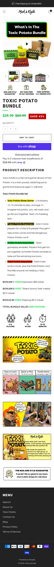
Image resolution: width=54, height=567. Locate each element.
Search (7, 502)
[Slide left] (6, 76)
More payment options (27, 154)
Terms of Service (11, 532)
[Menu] (4, 11)
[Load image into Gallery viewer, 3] (40, 76)
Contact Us (9, 517)
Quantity (8, 123)
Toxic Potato (9, 512)
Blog (5, 522)
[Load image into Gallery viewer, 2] (26, 76)
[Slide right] (48, 76)
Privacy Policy (10, 527)
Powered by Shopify (27, 560)
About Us (8, 507)
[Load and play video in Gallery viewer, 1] (13, 76)
